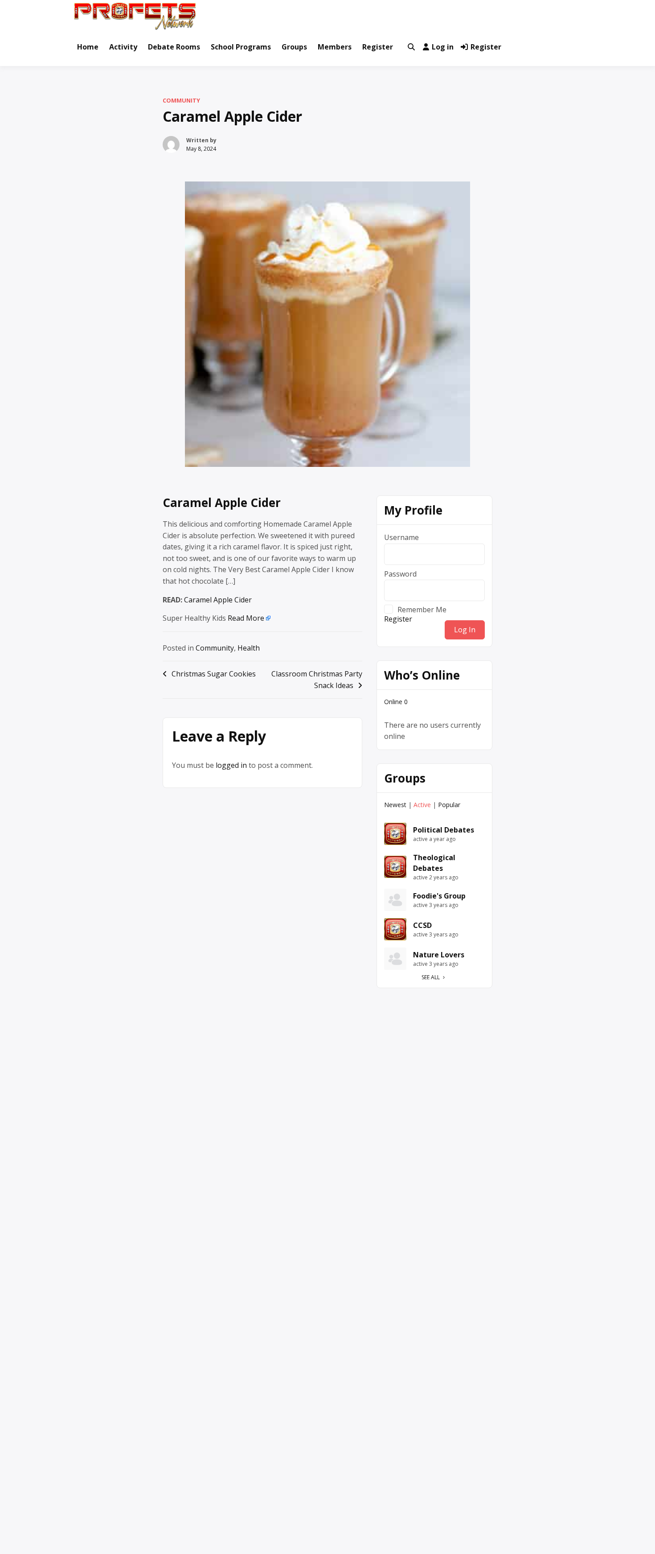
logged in (231, 765)
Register (377, 47)
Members (335, 47)
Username (401, 537)
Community (181, 100)
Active (422, 804)
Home (87, 47)
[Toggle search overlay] (411, 47)
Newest (395, 804)
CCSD (422, 925)
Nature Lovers (438, 955)
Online (396, 701)
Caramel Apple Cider (222, 503)
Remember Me (421, 609)
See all (431, 977)
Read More (246, 618)
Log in (443, 47)
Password (400, 574)
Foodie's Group (439, 896)
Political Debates (443, 830)
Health (248, 648)
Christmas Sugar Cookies (214, 674)
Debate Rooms (174, 47)
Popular (449, 804)
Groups (294, 47)
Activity (123, 47)
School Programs (241, 47)
